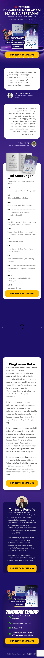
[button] (2, 327)
